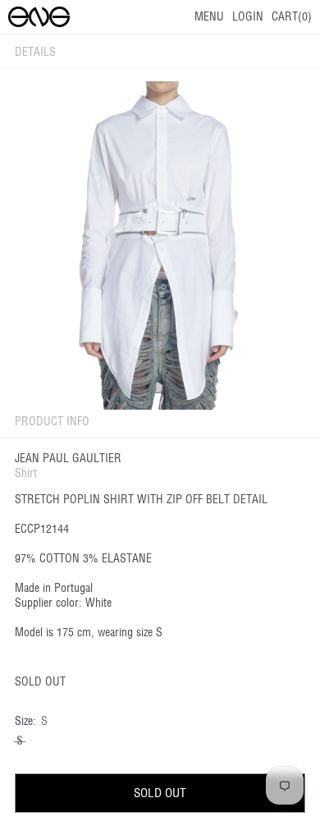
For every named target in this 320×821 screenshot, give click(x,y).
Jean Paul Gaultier (68, 458)
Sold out (160, 792)
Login (247, 16)
